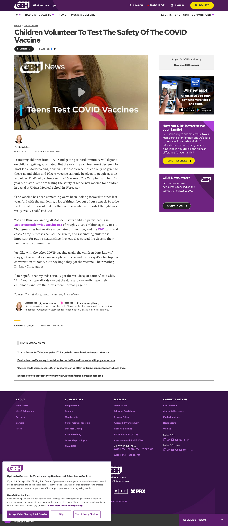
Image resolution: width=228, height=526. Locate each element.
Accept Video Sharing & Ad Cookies (28, 514)
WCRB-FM (134, 455)
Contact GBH (170, 405)
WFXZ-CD (147, 449)
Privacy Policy (121, 417)
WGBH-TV (119, 449)
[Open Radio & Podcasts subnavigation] (53, 15)
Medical (58, 325)
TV (16, 14)
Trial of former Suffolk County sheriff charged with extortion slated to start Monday (63, 352)
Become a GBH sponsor (186, 65)
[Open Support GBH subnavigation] (213, 15)
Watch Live (157, 5)
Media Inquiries (171, 417)
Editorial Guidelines (124, 411)
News (62, 14)
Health (45, 325)
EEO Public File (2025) (126, 434)
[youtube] (172, 439)
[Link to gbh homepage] (21, 5)
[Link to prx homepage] (138, 491)
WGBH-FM (120, 455)
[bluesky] (176, 439)
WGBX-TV (133, 449)
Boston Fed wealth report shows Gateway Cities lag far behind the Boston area (60, 375)
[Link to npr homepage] (121, 491)
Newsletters (169, 423)
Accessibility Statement (126, 423)
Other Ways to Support (77, 440)
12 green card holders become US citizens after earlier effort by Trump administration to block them (71, 368)
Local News (31, 25)
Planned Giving (73, 434)
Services (20, 417)
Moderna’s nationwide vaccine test (38, 225)
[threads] (180, 439)
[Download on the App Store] (187, 110)
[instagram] (164, 439)
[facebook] (184, 439)
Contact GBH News (173, 411)
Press (19, 428)
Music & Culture (83, 14)
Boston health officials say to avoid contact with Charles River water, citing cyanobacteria (66, 360)
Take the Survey (177, 160)
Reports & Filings (123, 428)
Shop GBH (182, 14)
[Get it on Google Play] (204, 110)
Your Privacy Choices (114, 501)
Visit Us (167, 428)
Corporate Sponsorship (77, 423)
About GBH (22, 405)
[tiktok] (168, 439)
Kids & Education (25, 411)
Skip (61, 514)
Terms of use (120, 405)
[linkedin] (188, 439)
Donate (204, 5)
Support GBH (201, 14)
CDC (101, 229)
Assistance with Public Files (128, 440)
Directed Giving (73, 428)
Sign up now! (175, 205)
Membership (71, 417)
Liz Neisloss (24, 147)
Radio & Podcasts (38, 14)
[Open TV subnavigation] (19, 15)
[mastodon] (180, 449)
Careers (20, 423)
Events (166, 14)
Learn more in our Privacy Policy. (65, 505)
